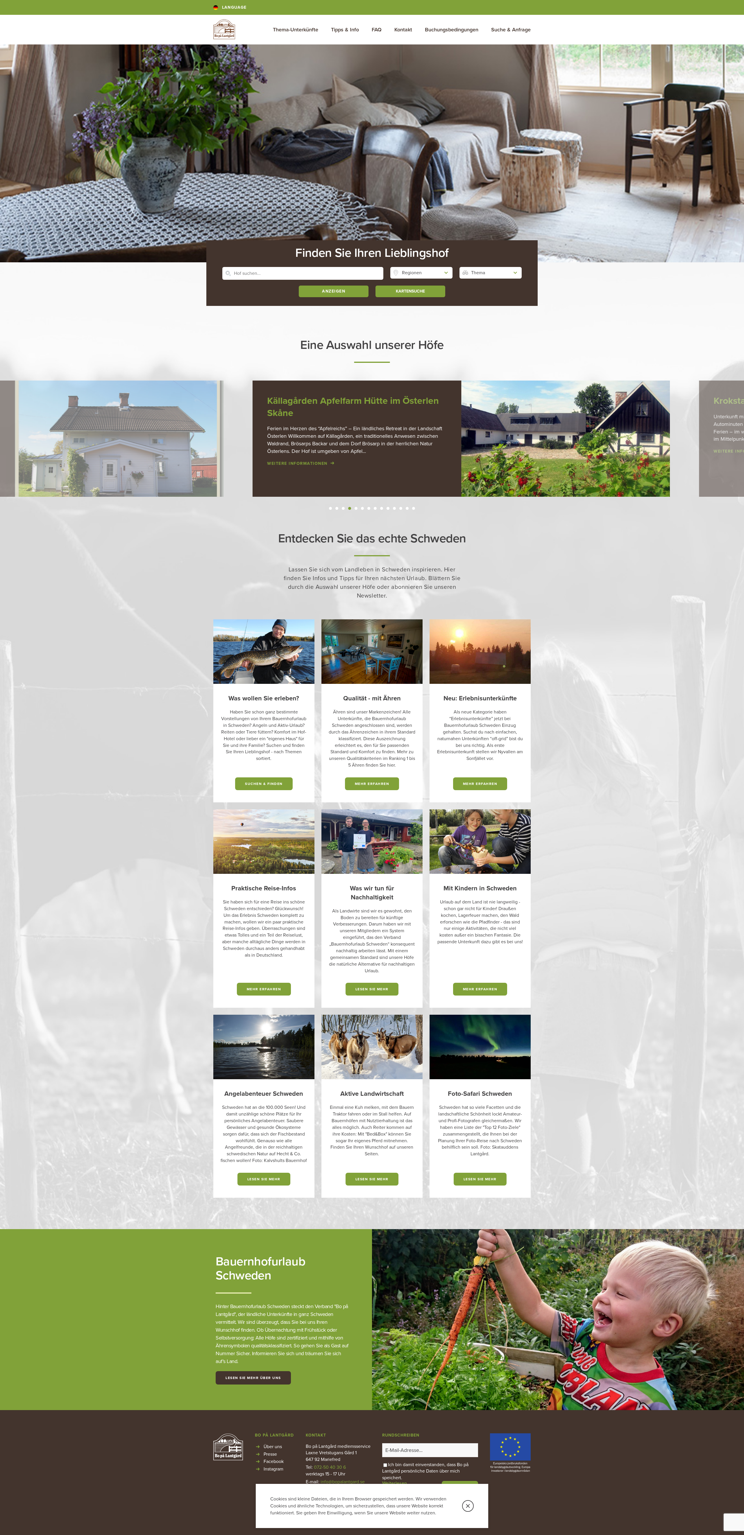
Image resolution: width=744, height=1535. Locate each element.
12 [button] (400, 508)
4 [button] (350, 508)
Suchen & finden (264, 784)
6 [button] (362, 508)
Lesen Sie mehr (372, 989)
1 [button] (330, 508)
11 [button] (394, 508)
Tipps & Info (345, 29)
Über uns (273, 1447)
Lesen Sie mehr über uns (253, 1378)
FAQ (377, 29)
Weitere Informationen (208, 463)
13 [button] (407, 508)
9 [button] (381, 508)
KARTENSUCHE (410, 291)
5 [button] (356, 508)
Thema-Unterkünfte (295, 29)
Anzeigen (333, 291)
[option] (372, 439)
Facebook (274, 1461)
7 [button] (369, 508)
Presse (270, 1454)
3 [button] (343, 508)
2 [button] (337, 508)
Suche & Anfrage (511, 29)
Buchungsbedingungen (451, 29)
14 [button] (413, 508)
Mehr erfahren (372, 784)
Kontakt (403, 29)
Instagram (273, 1469)
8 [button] (375, 508)
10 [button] (388, 508)
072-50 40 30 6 (330, 1467)
